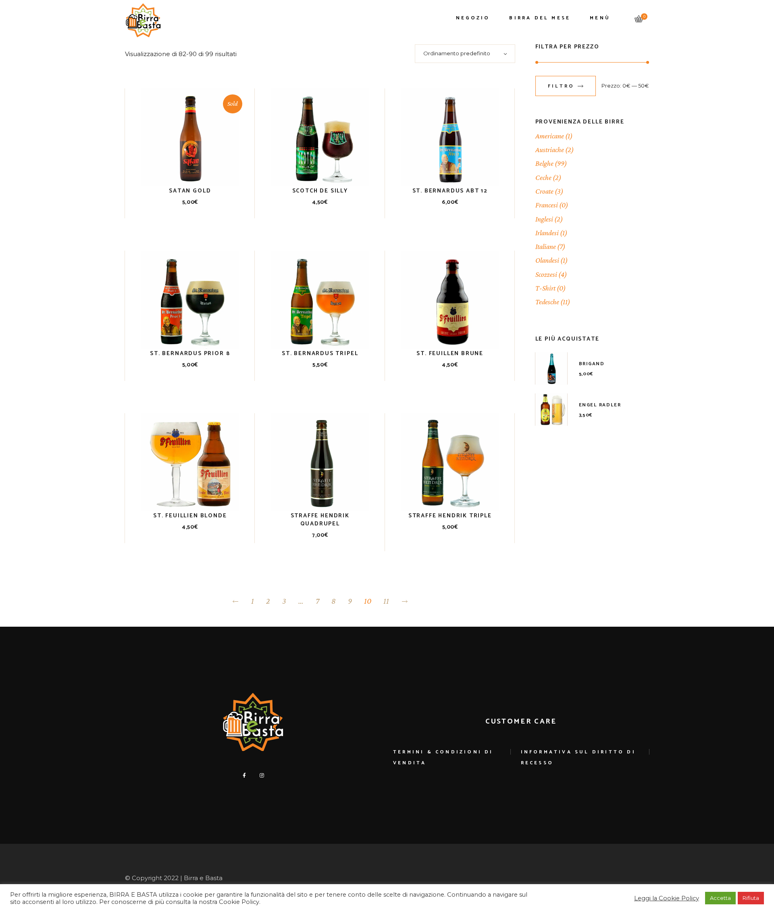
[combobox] (465, 53)
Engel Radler (600, 405)
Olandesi (547, 260)
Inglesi (544, 219)
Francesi (546, 205)
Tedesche (547, 302)
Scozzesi (546, 274)
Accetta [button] (720, 898)
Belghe (544, 163)
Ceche (543, 178)
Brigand (592, 364)
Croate (544, 191)
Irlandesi (547, 233)
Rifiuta (751, 898)
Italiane (545, 247)
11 (386, 600)
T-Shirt (545, 288)
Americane (549, 136)
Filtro (561, 86)
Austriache (549, 150)
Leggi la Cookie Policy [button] (666, 898)
